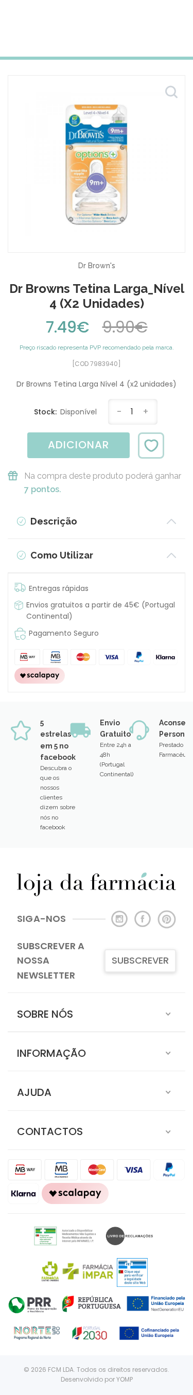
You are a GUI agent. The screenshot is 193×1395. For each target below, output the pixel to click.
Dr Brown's (96, 265)
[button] (96, 1012)
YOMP (124, 1379)
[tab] (96, 1012)
